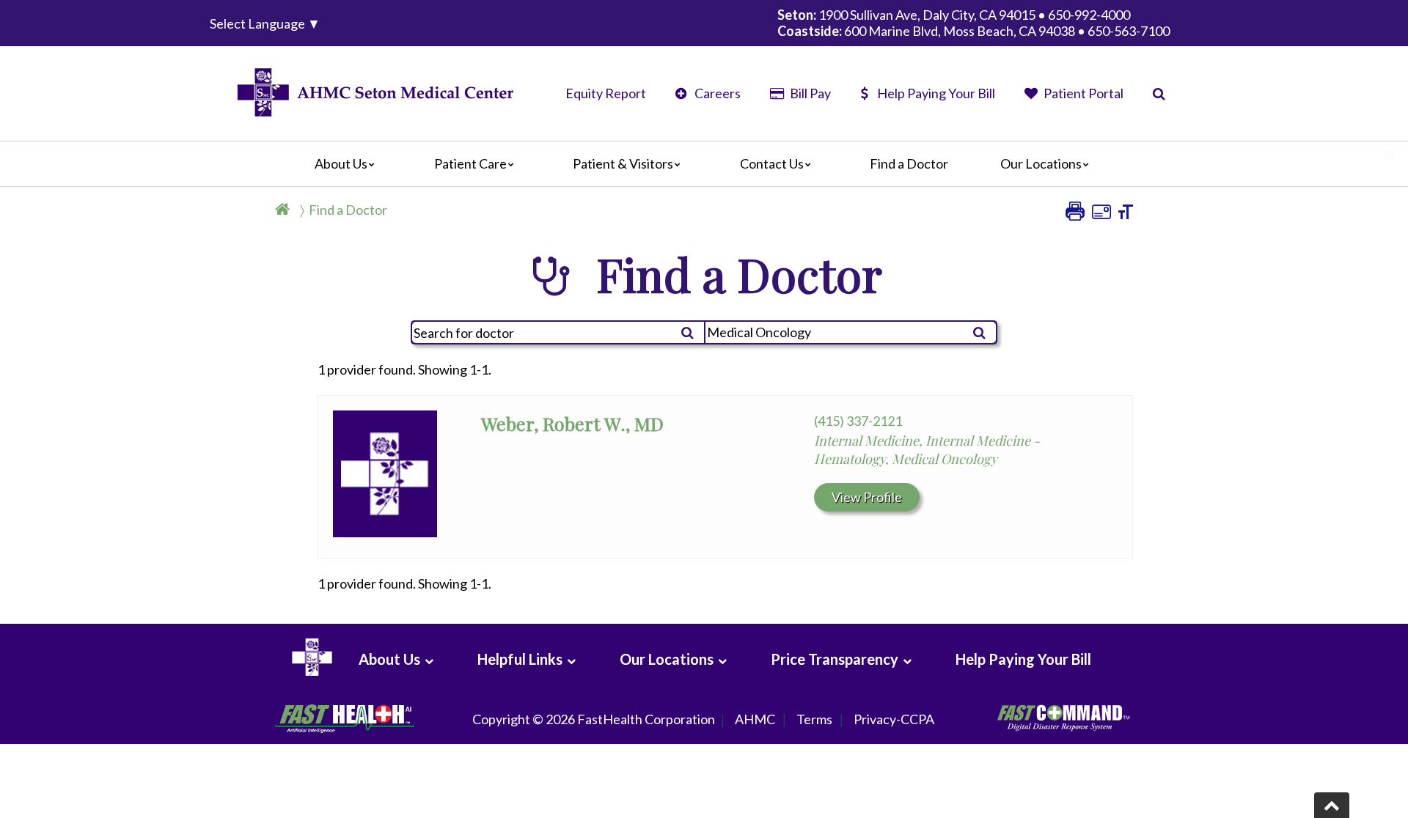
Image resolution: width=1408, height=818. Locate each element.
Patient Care (470, 163)
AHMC (755, 719)
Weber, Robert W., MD (572, 423)
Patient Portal (1082, 93)
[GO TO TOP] (1331, 805)
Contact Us (772, 163)
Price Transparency (834, 659)
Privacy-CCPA (894, 719)
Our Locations (1041, 163)
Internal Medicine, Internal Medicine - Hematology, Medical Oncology (927, 450)
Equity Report (605, 93)
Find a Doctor (909, 163)
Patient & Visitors (623, 163)
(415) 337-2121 (858, 421)
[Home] (285, 210)
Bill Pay (809, 93)
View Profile (867, 497)
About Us (341, 163)
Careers (716, 93)
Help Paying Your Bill (936, 93)
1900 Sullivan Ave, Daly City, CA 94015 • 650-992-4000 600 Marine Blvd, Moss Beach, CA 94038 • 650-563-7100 (973, 23)
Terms (814, 719)
